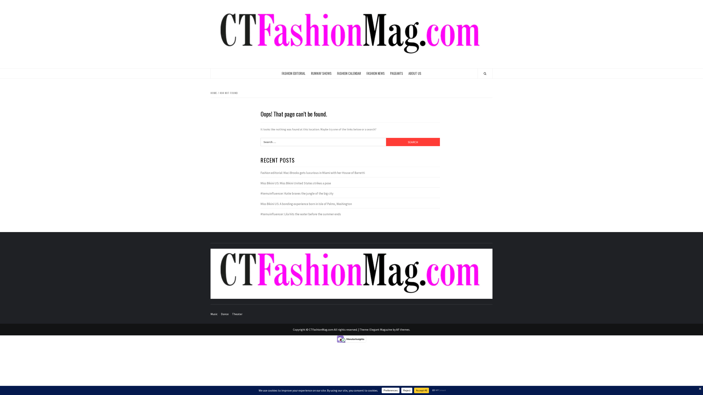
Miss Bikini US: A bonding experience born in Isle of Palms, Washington (306, 204)
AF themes (403, 329)
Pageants (396, 73)
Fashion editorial (294, 73)
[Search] (485, 73)
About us (414, 73)
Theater (237, 314)
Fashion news (376, 73)
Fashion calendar (349, 73)
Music (214, 314)
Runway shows (321, 73)
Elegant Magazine (380, 329)
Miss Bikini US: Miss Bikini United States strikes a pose (296, 183)
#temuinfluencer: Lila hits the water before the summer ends (301, 214)
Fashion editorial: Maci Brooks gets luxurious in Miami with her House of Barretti (313, 173)
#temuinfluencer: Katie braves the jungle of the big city (297, 193)
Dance (225, 314)
